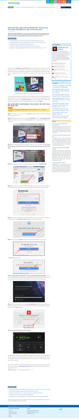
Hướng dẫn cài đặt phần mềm (33, 410)
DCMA (10, 415)
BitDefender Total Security (23, 33)
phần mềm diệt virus (19, 73)
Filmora (59, 164)
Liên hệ (10, 416)
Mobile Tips (64, 2)
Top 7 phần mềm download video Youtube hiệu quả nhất (45, 7)
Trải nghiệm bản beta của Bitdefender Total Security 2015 (22, 44)
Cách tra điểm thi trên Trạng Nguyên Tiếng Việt (59, 113)
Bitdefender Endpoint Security (60, 63)
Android (51, 2)
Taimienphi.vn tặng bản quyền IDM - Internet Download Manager (61, 86)
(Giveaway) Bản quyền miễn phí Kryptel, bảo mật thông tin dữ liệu (61, 95)
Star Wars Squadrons (61, 138)
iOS (55, 2)
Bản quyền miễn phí (11, 31)
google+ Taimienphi (61, 409)
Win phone (59, 2)
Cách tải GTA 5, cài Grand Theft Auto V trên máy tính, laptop (60, 116)
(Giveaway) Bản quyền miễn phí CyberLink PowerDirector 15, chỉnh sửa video (61, 99)
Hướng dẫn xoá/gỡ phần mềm (33, 412)
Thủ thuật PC (69, 2)
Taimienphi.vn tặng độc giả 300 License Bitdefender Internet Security (24, 46)
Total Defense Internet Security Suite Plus (61, 77)
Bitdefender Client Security (59, 69)
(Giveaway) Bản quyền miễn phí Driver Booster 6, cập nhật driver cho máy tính (60, 90)
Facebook (60, 409)
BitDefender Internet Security (59, 73)
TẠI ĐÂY (29, 113)
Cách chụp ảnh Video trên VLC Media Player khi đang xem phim (60, 109)
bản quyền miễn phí (21, 101)
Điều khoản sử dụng (12, 412)
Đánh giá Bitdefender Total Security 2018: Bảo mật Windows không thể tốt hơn (27, 40)
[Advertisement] (39, 17)
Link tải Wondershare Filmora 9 (59, 162)
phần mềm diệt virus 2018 (25, 366)
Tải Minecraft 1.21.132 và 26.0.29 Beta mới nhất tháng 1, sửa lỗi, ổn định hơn (24, 7)
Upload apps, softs (30, 413)
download (14, 3)
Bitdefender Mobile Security (59, 66)
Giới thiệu (10, 410)
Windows (48, 2)
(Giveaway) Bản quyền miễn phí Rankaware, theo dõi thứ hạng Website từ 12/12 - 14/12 (60, 105)
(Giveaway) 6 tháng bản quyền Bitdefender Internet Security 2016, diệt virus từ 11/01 (28, 47)
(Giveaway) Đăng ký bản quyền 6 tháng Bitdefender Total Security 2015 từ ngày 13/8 (28, 42)
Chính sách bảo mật (12, 413)
